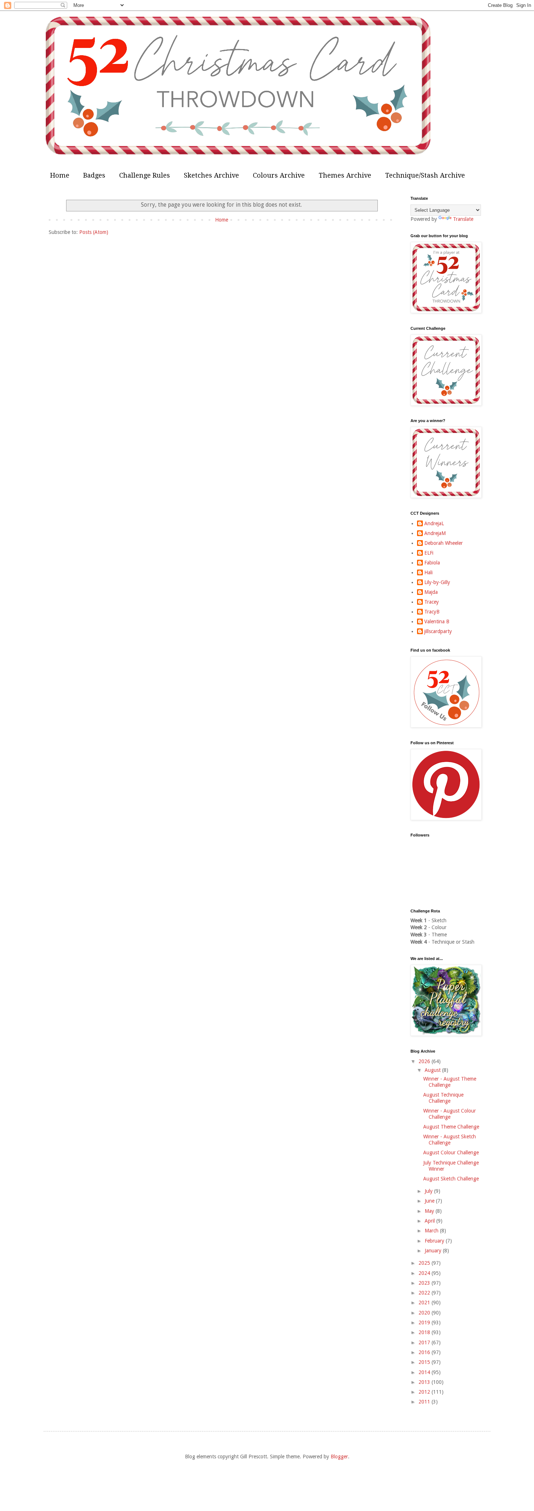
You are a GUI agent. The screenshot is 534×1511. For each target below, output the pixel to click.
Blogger (339, 1456)
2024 (425, 1273)
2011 (425, 1402)
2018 (425, 1332)
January (434, 1250)
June (430, 1201)
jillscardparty (438, 631)
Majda (431, 592)
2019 (425, 1322)
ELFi (428, 553)
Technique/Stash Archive (425, 175)
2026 (425, 1061)
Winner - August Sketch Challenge (449, 1140)
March (432, 1230)
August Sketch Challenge (451, 1179)
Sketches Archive (211, 175)
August (433, 1070)
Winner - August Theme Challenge (449, 1082)
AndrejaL (434, 523)
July (429, 1191)
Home (59, 175)
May (430, 1211)
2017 (425, 1342)
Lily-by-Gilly (437, 582)
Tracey (431, 602)
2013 (425, 1382)
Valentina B (436, 621)
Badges (94, 175)
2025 (425, 1263)
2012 (425, 1392)
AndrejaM (435, 533)
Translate (463, 219)
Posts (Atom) (93, 232)
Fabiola (432, 563)
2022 (425, 1293)
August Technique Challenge (443, 1098)
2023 (425, 1283)
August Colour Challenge (451, 1152)
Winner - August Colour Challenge (449, 1114)
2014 (425, 1372)
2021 (425, 1302)
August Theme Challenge (451, 1127)
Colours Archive (279, 175)
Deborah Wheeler (443, 543)
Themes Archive (345, 175)
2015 (425, 1362)
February (435, 1241)
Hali (428, 572)
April (430, 1221)
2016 (425, 1352)
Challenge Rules (144, 175)
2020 (425, 1313)
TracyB (432, 612)
